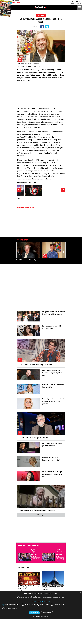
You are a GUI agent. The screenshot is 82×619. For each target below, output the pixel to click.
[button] (41, 601)
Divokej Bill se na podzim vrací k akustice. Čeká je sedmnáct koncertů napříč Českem (28, 587)
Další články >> (41, 515)
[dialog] (41, 605)
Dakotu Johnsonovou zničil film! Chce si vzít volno (53, 327)
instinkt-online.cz (22, 591)
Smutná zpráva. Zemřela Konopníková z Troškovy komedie (39, 510)
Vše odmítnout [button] (47, 612)
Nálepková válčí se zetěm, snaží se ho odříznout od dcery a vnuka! (53, 313)
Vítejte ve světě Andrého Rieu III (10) (35, 553)
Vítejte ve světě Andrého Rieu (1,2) (59, 553)
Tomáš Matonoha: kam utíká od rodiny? (26, 260)
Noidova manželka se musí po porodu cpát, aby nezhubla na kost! (52, 474)
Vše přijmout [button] (34, 612)
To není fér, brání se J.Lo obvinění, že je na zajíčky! (53, 386)
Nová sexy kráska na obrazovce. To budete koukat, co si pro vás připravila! (53, 401)
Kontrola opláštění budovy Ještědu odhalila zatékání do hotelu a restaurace (52, 588)
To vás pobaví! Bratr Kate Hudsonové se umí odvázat (51, 459)
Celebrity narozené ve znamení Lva (50, 260)
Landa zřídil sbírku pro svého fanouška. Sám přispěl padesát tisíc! (52, 373)
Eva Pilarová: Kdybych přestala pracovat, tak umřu (52, 445)
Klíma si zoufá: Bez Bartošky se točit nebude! (34, 437)
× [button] (80, 593)
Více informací (42, 599)
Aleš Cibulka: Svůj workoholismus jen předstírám (36, 364)
